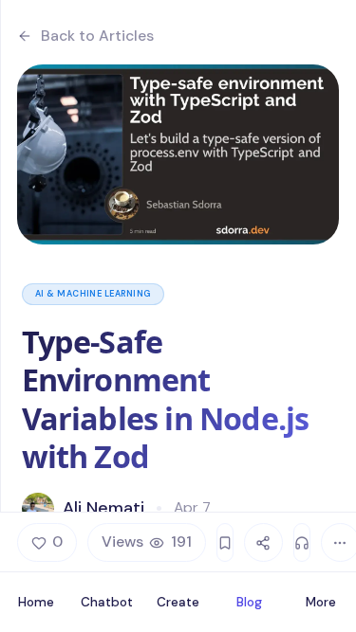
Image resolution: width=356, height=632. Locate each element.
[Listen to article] (301, 542)
